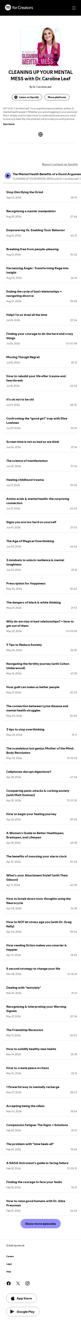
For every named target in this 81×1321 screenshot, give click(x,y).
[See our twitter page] (18, 1283)
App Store (24, 1298)
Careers (10, 1256)
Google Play (26, 1311)
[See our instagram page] (27, 1283)
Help (8, 1271)
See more (9, 124)
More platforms (57, 97)
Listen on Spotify (29, 97)
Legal (9, 1264)
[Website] (40, 134)
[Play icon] (8, 176)
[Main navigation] (74, 8)
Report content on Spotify (60, 164)
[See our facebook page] (8, 1283)
